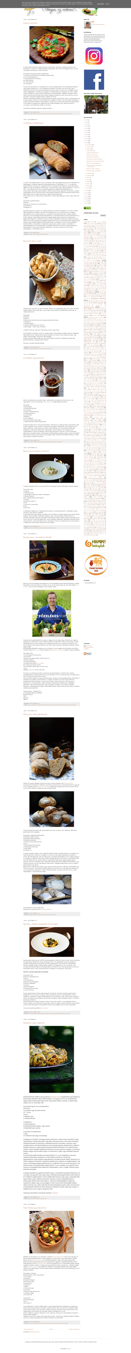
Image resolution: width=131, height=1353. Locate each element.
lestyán (97, 369)
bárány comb (102, 234)
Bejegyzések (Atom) (34, 1331)
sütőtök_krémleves (88, 478)
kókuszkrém (94, 349)
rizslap (85, 447)
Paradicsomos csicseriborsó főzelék (37, 537)
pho (86, 426)
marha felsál (97, 387)
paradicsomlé (99, 418)
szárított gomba (88, 481)
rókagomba (86, 449)
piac (95, 426)
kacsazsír (86, 332)
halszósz (86, 318)
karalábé (86, 338)
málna (88, 383)
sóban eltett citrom (93, 467)
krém (87, 360)
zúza (103, 531)
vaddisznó (96, 515)
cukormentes (96, 257)
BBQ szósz (101, 238)
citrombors (93, 254)
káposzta (101, 335)
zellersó (90, 529)
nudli (105, 403)
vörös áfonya (101, 522)
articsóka (104, 226)
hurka (91, 323)
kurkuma (87, 364)
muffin (104, 397)
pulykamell (101, 435)
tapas (102, 492)
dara (98, 270)
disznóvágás (91, 274)
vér (103, 520)
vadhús (102, 515)
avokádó (88, 229)
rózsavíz (102, 450)
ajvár (88, 223)
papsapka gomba (98, 417)
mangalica (99, 384)
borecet (95, 243)
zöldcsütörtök (94, 530)
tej (85, 495)
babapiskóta (96, 231)
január (88, 188)
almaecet (102, 223)
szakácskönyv (70, 704)
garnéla (91, 302)
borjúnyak (86, 244)
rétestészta (96, 443)
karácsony (95, 337)
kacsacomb (103, 329)
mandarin (94, 383)
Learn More (100, 4)
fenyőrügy (86, 288)
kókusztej (96, 351)
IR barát (94, 326)
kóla (103, 351)
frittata (97, 293)
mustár (93, 398)
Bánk (91, 234)
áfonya (91, 222)
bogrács (104, 241)
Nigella (96, 403)
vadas (91, 515)
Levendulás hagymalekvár (33, 357)
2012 (86, 192)
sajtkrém (94, 454)
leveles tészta (50, 113)
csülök (104, 268)
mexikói (85, 395)
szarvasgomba (102, 481)
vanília (87, 518)
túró (92, 512)
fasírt (95, 285)
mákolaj (90, 381)
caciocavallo (91, 247)
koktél (105, 348)
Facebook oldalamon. (46, 909)
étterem (90, 284)
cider (98, 252)
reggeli (104, 440)
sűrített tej (92, 475)
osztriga (90, 409)
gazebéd (85, 303)
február (88, 186)
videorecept (92, 521)
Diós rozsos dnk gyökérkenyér (35, 714)
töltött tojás (86, 509)
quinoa (102, 436)
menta (94, 394)
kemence (48, 914)
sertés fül (102, 460)
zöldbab (102, 529)
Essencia (101, 282)
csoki (91, 268)
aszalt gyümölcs (89, 228)
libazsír (104, 372)
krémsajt (102, 360)
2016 (86, 138)
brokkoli (94, 246)
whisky (99, 524)
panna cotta (95, 415)
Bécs (95, 240)
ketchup (52, 704)
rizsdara (97, 445)
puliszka (62, 1323)
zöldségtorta (96, 532)
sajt (40, 348)
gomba (44, 1013)
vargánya (95, 518)
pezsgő (104, 424)
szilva (102, 487)
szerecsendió (89, 486)
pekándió (91, 423)
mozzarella (56, 113)
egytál (45, 1323)
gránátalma (101, 310)
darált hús (103, 270)
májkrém (86, 378)
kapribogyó (86, 337)
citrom (29, 704)
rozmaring (103, 449)
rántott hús (86, 439)
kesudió (104, 345)
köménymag (94, 357)
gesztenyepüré (99, 305)
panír (103, 413)
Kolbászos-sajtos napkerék (33, 1022)
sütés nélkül (99, 475)
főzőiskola (40, 1013)
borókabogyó (98, 244)
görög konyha (53, 1323)
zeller (75, 704)
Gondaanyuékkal (68, 783)
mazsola (94, 392)
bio (84, 241)
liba (90, 372)
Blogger (68, 1348)
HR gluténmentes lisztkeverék (94, 322)
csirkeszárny (101, 266)
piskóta (87, 427)
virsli (85, 522)
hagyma (36, 441)
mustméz (92, 400)
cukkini (104, 255)
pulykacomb (93, 435)
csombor (98, 268)
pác (92, 412)
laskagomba (88, 368)
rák (98, 438)
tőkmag (96, 506)
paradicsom (61, 113)
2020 (86, 130)
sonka (101, 467)
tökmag (91, 506)
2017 (86, 136)
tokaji (86, 503)
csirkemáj (86, 266)
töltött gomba (93, 507)
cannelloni (88, 249)
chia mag (95, 250)
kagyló (92, 332)
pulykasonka (86, 436)
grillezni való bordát (38, 1260)
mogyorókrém (89, 397)
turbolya (104, 510)
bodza (99, 241)
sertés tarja (86, 463)
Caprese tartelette (30, 23)
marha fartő (89, 387)
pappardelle (57, 1013)
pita (92, 429)
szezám (96, 486)
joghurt (104, 328)
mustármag (101, 398)
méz (98, 395)
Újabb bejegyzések (28, 1329)
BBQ (95, 238)
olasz (87, 406)
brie (89, 246)
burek (99, 246)
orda (96, 407)
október (89, 149)
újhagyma (86, 513)
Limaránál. (54, 1193)
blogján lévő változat (57, 650)
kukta (99, 363)
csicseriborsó (34, 704)
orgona (85, 409)
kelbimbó (86, 343)
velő (92, 520)
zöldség (88, 532)
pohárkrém (93, 430)
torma (91, 504)
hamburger (91, 318)
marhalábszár (94, 389)
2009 (86, 199)
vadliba (85, 516)
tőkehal (86, 506)
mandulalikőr (86, 384)
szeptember (90, 173)
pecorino (86, 423)
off (105, 404)
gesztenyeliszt (87, 305)
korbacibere (94, 354)
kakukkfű (58, 1323)
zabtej (98, 527)
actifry (85, 222)
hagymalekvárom (47, 402)
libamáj (94, 372)
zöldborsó (86, 530)
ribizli (103, 442)
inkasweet (87, 326)
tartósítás (60, 441)
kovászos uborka (96, 355)
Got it (108, 4)
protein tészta (89, 433)
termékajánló (87, 498)
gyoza (103, 313)
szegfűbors (54, 441)
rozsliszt (85, 452)
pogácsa (86, 430)
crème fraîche (92, 255)
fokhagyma (40, 704)
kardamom (97, 338)
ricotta (85, 444)
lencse (85, 369)
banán (86, 234)
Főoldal (51, 1329)
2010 (86, 197)
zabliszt (85, 527)
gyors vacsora (94, 313)
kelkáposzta (92, 343)
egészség (102, 277)
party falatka (67, 113)
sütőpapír (91, 477)
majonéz (92, 378)
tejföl (90, 495)
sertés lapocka (95, 461)
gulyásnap (86, 313)
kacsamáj (94, 331)
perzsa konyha (103, 423)
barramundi (95, 237)
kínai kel (91, 348)
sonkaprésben (87, 469)
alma (96, 223)
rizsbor (92, 445)
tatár (100, 493)
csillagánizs (86, 263)
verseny (86, 521)
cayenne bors (101, 249)
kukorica (86, 363)
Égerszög (95, 277)
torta (96, 504)
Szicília (87, 487)
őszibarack (101, 410)
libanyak (99, 372)
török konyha (101, 509)
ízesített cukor (92, 328)
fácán (97, 283)
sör (92, 470)
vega (101, 518)
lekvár (46, 441)
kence (104, 343)
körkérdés (95, 358)
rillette (96, 444)
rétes (90, 443)
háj (98, 317)
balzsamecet (31, 441)
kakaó (97, 332)
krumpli (41, 527)
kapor (95, 335)
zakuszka (103, 527)
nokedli (100, 403)
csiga (102, 262)
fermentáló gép (100, 288)
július (88, 177)
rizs (87, 445)
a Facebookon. (45, 1008)
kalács (95, 334)
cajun (97, 247)
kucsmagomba (95, 362)
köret (88, 358)
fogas (105, 290)
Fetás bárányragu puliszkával (34, 1207)
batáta (101, 237)
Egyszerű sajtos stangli (32, 241)
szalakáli (85, 480)
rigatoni (91, 444)
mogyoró (104, 395)
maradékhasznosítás (100, 386)
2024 (86, 122)
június (88, 179)
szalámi (91, 480)
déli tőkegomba (101, 271)
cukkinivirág (89, 257)
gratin (97, 311)
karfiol (104, 338)
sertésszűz (100, 463)
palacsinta (94, 413)
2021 (86, 128)
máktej (100, 381)
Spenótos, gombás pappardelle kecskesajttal (40, 924)
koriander (101, 354)
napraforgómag (100, 400)
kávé (87, 340)
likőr (89, 374)
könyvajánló (57, 704)
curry (86, 258)
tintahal (96, 500)
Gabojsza (31, 112)
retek (85, 443)
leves (44, 527)
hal (102, 317)
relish (87, 441)
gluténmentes (89, 307)
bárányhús (37, 1323)
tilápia (92, 500)
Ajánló (104, 222)
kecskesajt (52, 1013)
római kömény (63, 704)
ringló (100, 444)
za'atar (102, 525)
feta (48, 1323)
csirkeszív (86, 268)
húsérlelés (96, 323)
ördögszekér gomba (90, 410)
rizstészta (102, 447)
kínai (86, 348)
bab (91, 231)
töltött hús (101, 507)
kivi (95, 348)
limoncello (91, 375)
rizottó (104, 444)
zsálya (66, 1323)
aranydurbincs (98, 226)
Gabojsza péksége (42, 113)
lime (85, 375)
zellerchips (31, 669)
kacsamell (100, 331)
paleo (99, 413)
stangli (47, 348)
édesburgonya (99, 276)
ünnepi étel (101, 513)
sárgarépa (100, 455)
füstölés (93, 295)
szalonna (97, 480)
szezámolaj (103, 486)
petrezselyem (49, 527)
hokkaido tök (102, 320)
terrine (94, 498)
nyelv (86, 404)
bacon (85, 232)
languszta (99, 366)
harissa (97, 318)
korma (85, 355)
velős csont (97, 520)
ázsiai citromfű (97, 229)
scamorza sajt (87, 458)
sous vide (86, 470)
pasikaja (85, 421)
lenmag (92, 369)
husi (101, 323)
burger (103, 246)
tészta (69, 1013)
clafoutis (100, 254)
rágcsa (91, 438)
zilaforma (96, 529)
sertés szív (102, 461)
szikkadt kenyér (95, 487)
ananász (104, 225)
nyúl (90, 404)
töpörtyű (93, 509)
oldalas (94, 406)
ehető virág (102, 279)
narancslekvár (94, 401)
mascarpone (87, 392)
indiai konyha (103, 325)
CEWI (90, 250)
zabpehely (91, 527)
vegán (85, 520)
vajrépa (99, 516)
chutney (93, 252)
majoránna (100, 378)
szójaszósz (94, 489)
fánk (91, 285)
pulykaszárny (95, 436)
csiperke (30, 1013)
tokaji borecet (92, 503)
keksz (38, 348)
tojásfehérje (89, 501)
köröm (100, 358)
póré (85, 432)
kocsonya (99, 348)
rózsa (91, 450)
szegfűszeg (95, 484)
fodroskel (100, 290)
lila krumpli (95, 374)
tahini (97, 492)
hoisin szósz (94, 320)
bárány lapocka (31, 1323)
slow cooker (96, 464)
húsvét (95, 325)
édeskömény (87, 277)
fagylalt (102, 284)
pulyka (85, 435)
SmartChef (87, 466)
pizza (102, 429)
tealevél (104, 493)
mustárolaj (86, 400)
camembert (103, 247)
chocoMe (87, 252)
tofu (101, 500)
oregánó (100, 407)
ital (103, 326)
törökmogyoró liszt (87, 510)
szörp (103, 490)
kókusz (87, 349)
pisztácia (93, 427)
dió (36, 914)
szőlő (85, 490)
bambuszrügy (103, 232)
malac (104, 381)
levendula (50, 441)
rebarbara (92, 439)
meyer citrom (91, 395)
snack (100, 466)
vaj (89, 516)
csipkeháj (102, 263)
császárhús (97, 258)
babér (102, 231)
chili (43, 1323)
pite (71, 113)
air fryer (98, 221)
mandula (101, 383)
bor (41, 1323)
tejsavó (103, 495)
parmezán (86, 420)
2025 (86, 120)
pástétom (92, 421)
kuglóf (103, 362)
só (86, 467)
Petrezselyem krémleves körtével (36, 451)
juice (93, 329)
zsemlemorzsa (92, 535)
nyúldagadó (96, 404)
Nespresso (91, 403)
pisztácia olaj (101, 427)
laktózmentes (88, 366)
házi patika (87, 320)
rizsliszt (90, 447)
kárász (91, 338)
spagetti (98, 470)
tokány (98, 503)
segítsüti (94, 458)
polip (99, 430)
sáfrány (102, 452)
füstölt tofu (88, 296)
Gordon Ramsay (95, 308)
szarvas (95, 481)
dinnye (98, 273)
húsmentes (87, 325)
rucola (91, 452)
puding (95, 433)
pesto (86, 424)
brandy (85, 246)
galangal (99, 300)
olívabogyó (103, 406)
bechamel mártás (87, 240)
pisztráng (86, 429)
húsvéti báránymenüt (58, 1256)
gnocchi (102, 307)
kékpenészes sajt (89, 341)
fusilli (101, 293)
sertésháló (94, 463)
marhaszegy (94, 390)
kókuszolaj (102, 349)
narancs (86, 401)
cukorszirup (103, 257)
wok (103, 524)
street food (101, 473)
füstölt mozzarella (101, 295)
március (89, 183)
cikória (102, 252)
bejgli (98, 240)
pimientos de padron (101, 426)
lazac (95, 368)
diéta (94, 273)
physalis (90, 426)
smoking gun (94, 466)
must (87, 398)
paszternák (100, 421)
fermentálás (93, 288)
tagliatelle (91, 492)
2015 (86, 140)
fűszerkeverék (95, 296)
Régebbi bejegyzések (74, 1329)
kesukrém (87, 346)
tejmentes (97, 495)
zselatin (102, 533)
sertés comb (87, 460)
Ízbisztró (85, 328)
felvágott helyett (93, 287)
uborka (102, 512)
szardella (104, 480)
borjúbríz (102, 243)
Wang (94, 524)
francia (91, 293)
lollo (100, 375)
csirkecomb (100, 265)
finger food (35, 113)
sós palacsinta (101, 469)
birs (88, 241)
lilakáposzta (101, 374)
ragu (95, 438)
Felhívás (85, 287)
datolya (87, 271)
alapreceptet (57, 1097)
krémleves (37, 527)
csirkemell (93, 266)
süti (105, 475)
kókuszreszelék (87, 351)
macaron (104, 375)
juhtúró (87, 329)
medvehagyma (102, 392)
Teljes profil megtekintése (98, 24)
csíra (85, 265)
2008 (86, 201)
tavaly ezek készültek (43, 786)
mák (94, 380)
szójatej (102, 489)
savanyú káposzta (88, 457)
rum (97, 452)
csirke (91, 265)
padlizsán (101, 412)
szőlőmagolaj (97, 490)
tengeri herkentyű (98, 496)
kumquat (104, 363)
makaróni (86, 381)
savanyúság (100, 457)
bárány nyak (94, 235)
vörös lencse (87, 524)
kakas (103, 332)
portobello (91, 432)
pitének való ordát (32, 1266)
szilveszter (86, 489)
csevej (97, 260)
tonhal (103, 503)
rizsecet (102, 445)
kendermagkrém (90, 345)
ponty (103, 430)
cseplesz (104, 258)
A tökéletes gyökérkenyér (33, 123)
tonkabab (86, 504)
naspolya (102, 401)
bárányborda (101, 235)
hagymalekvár (41, 441)
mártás (102, 390)
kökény (103, 355)
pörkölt (97, 432)
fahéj (85, 285)
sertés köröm (87, 461)
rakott (102, 438)
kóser (89, 355)
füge (105, 293)
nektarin (85, 403)
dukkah (98, 274)
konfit (93, 352)
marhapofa (86, 390)
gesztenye (100, 303)
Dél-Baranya (93, 271)
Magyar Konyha (95, 377)
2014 (86, 143)
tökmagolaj (86, 507)
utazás (93, 513)
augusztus (89, 175)
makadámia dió (101, 380)
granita (85, 311)
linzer (96, 375)
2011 (86, 194)
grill (102, 312)
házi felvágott (103, 318)
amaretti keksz (92, 225)
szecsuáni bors (97, 483)
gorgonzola (103, 308)
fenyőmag (102, 287)
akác (92, 223)
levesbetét (86, 372)
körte (33, 527)
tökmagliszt (102, 506)
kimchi (104, 346)
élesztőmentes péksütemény (90, 280)
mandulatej (93, 384)
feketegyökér (101, 285)
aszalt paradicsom (101, 228)
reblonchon (98, 439)
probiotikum (103, 432)
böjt (103, 244)
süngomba (86, 475)
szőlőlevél (90, 490)
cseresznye (88, 260)
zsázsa (97, 533)
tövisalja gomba (96, 510)
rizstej (95, 447)
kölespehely (86, 357)
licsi (86, 374)
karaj (102, 337)
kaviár (92, 340)
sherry (85, 464)
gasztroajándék (99, 302)
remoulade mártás (94, 441)
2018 (86, 134)
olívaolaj (89, 407)
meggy (88, 394)
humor (86, 323)
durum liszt (91, 276)
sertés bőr (102, 458)
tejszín (54, 527)
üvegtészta (86, 515)
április (88, 181)
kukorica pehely (92, 363)
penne (96, 423)
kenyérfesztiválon (41, 1263)
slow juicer (103, 464)
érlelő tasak (94, 282)
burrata (85, 247)
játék (99, 328)
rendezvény (102, 441)
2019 (86, 132)
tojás (50, 348)
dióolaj (85, 274)
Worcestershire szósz (94, 525)
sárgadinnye (91, 455)
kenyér (46, 234)
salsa (85, 455)
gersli (92, 303)
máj (103, 377)
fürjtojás (87, 295)
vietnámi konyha (100, 521)
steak (87, 473)
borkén (91, 244)
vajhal (94, 516)
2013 (86, 190)
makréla (95, 381)
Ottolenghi (104, 409)
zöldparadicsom (102, 530)
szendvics (103, 484)
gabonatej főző (92, 300)
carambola (94, 249)
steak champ (94, 473)
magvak (87, 377)
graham (95, 310)
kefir (104, 340)
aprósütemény (88, 226)
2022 (86, 126)
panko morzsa (87, 415)
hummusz (104, 322)
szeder (104, 483)
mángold (88, 386)
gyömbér (86, 315)
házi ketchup (40, 663)
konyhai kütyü (100, 352)
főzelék (44, 704)
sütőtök (100, 477)
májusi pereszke (87, 380)
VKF (89, 523)
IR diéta (99, 326)
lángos (94, 366)
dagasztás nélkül (31, 234)
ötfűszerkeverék (87, 412)
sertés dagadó (95, 460)
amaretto (98, 225)
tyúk (97, 512)
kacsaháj (87, 331)
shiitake (90, 464)
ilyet (38, 88)
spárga (92, 472)
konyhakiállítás (87, 354)
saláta (101, 454)
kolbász (38, 1198)
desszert (86, 273)
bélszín (103, 240)
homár (85, 322)
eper (98, 280)
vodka (94, 522)
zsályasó (92, 533)
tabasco (85, 492)
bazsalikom (30, 113)
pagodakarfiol (87, 413)
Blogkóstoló (93, 241)
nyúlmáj (101, 404)
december (89, 144)
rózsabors (96, 450)
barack (95, 234)
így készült (66, 184)
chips (105, 250)
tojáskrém (96, 501)
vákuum (104, 516)
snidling (104, 466)
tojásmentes (103, 501)
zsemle (85, 534)
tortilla (101, 504)
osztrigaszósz (97, 409)
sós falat (44, 348)
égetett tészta (87, 279)
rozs (55, 914)
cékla (85, 251)
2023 (86, 124)
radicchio (86, 438)
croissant (99, 255)
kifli (99, 346)
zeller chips (37, 650)
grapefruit (91, 311)
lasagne (104, 366)
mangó (104, 384)
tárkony (85, 493)
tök (105, 504)
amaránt (85, 225)
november (89, 146)
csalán (91, 258)
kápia (91, 335)
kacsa (97, 329)
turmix (87, 512)
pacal (96, 412)
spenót (62, 1013)
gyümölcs (95, 315)
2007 (86, 203)
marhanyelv (101, 389)
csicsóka (95, 262)
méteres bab (101, 394)
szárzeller (88, 483)
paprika (86, 417)
